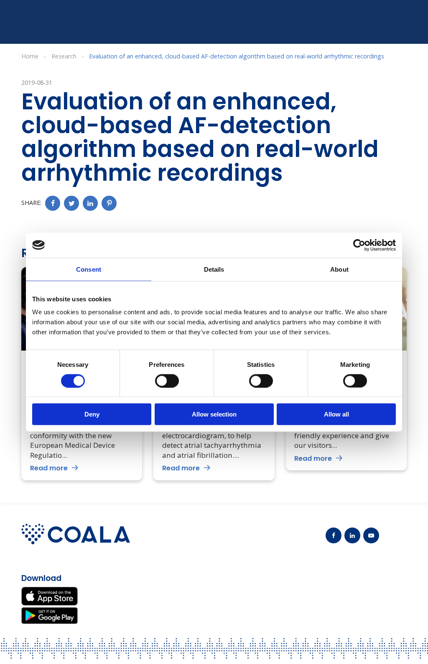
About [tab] (339, 269)
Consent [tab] (88, 269)
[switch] (167, 380)
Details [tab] (214, 269)
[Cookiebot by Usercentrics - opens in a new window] (359, 245)
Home (29, 56)
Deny (91, 414)
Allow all (336, 414)
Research (63, 56)
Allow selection (214, 414)
